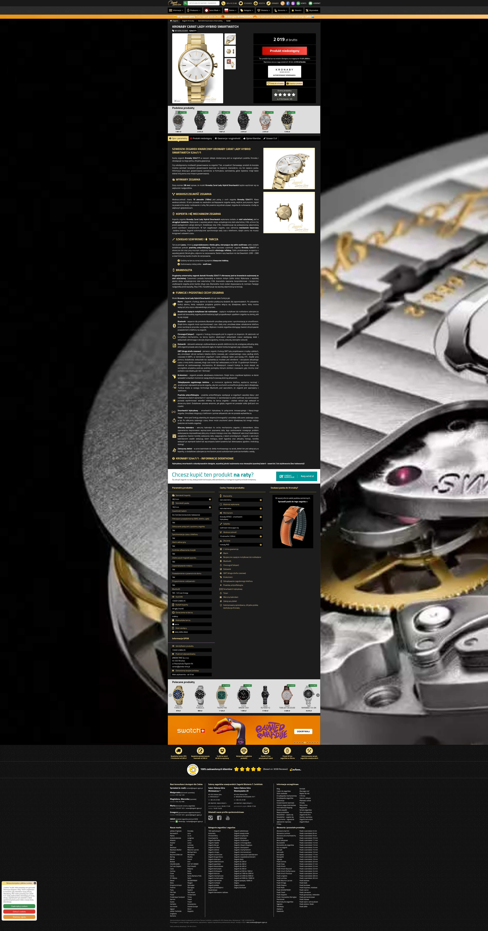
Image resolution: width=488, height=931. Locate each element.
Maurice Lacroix (193, 849)
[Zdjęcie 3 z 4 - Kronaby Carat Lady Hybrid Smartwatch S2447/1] (230, 51)
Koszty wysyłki (282, 809)
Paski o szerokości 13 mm (309, 845)
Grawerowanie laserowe (285, 802)
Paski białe (303, 882)
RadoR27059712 (265, 707)
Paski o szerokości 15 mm (309, 849)
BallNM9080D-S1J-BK (308, 707)
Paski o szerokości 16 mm (309, 852)
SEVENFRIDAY (192, 880)
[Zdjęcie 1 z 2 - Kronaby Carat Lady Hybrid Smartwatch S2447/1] (289, 168)
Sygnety (279, 904)
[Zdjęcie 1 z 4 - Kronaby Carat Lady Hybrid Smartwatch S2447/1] (197, 68)
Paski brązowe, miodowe (308, 887)
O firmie (302, 795)
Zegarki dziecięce (214, 859)
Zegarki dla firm (305, 814)
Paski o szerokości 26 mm (309, 873)
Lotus (189, 842)
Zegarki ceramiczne (215, 854)
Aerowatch (174, 833)
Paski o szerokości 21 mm (309, 863)
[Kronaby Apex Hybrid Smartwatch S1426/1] (222, 120)
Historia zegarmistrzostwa (286, 805)
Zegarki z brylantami (241, 840)
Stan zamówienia (306, 812)
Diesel (172, 880)
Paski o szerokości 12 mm (309, 842)
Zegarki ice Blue (214, 847)
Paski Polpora (281, 885)
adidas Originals (175, 830)
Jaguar (172, 908)
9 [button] (315, 742)
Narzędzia (280, 854)
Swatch (190, 889)
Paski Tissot (281, 892)
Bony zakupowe (282, 840)
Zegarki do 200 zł (240, 861)
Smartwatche (213, 838)
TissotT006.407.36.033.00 (287, 707)
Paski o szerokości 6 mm (308, 830)
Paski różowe (304, 899)
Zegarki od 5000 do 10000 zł (244, 878)
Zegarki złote (238, 859)
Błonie (172, 859)
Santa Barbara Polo (194, 875)
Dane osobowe (282, 793)
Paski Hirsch (281, 866)
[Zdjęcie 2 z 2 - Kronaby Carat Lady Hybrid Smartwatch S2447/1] (289, 212)
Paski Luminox (282, 878)
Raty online (304, 805)
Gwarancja (280, 800)
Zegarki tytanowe (240, 838)
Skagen (190, 882)
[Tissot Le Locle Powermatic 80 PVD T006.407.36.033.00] (287, 694)
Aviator (172, 842)
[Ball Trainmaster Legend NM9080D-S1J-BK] (309, 694)
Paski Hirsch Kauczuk (284, 868)
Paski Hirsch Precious (284, 873)
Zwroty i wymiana (306, 817)
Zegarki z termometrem (242, 852)
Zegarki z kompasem (241, 847)
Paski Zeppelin (282, 894)
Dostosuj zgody (19, 917)
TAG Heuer (191, 892)
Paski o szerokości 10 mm (309, 838)
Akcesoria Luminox (283, 833)
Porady (302, 802)
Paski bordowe (305, 885)
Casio (172, 868)
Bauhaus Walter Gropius (176, 851)
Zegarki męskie (213, 842)
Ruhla (189, 873)
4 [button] (302, 742)
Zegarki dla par (213, 845)
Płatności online (305, 800)
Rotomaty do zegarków (285, 901)
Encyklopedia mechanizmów (287, 795)
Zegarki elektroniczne (216, 861)
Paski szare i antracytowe (309, 901)
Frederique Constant (177, 897)
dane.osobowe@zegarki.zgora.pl (256, 922)
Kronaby (190, 830)
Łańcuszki (280, 852)
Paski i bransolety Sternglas (286, 897)
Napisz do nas (304, 793)
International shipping (284, 807)
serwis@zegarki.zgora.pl (194, 808)
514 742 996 (180, 801)
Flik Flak (173, 892)
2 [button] (297, 742)
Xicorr (189, 908)
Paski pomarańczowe (307, 897)
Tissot (189, 899)
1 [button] (295, 742)
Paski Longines (282, 875)
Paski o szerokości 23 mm (309, 868)
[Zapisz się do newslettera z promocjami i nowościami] (283, 3)
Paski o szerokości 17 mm (309, 854)
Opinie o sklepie (305, 798)
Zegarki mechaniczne (215, 875)
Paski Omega (281, 882)
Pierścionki (280, 899)
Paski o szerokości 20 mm (309, 861)
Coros (172, 875)
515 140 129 (180, 795)
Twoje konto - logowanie (285, 819)
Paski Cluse (281, 863)
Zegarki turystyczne (241, 835)
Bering (172, 856)
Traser (189, 901)
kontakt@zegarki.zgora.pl (194, 788)
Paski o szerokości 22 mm (309, 866)
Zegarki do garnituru (215, 856)
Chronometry (213, 835)
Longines (190, 838)
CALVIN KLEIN (175, 863)
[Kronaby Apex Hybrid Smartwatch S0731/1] (243, 120)
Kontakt (302, 788)
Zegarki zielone (213, 849)
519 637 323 (180, 808)
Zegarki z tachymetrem (242, 849)
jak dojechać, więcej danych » (217, 803)
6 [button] (307, 742)
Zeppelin (190, 911)
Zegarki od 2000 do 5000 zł (243, 875)
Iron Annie (173, 906)
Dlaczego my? (304, 791)
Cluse (172, 873)
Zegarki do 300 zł (240, 863)
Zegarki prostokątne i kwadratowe (216, 888)
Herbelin (173, 904)
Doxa (172, 882)
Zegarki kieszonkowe (215, 866)
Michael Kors (192, 852)
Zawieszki (280, 911)
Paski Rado (281, 887)
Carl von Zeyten (175, 866)
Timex (189, 897)
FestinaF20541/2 (178, 707)
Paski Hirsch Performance (286, 871)
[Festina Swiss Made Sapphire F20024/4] (200, 694)
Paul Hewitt (191, 866)
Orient (189, 859)
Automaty (211, 833)
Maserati (190, 847)
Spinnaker (191, 885)
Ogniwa (279, 859)
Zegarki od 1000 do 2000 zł (243, 873)
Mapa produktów (283, 812)
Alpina (172, 835)
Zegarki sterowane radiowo (218, 892)
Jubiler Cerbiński (175, 911)
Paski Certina (281, 861)
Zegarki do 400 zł (240, 866)
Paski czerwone (305, 892)
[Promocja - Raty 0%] (244, 731)
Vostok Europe (192, 906)
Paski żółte (303, 906)
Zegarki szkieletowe (241, 830)
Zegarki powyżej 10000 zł (243, 880)
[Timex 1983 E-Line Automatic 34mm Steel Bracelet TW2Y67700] (222, 694)
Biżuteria (280, 838)
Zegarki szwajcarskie (241, 833)
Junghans (173, 913)
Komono (173, 915)
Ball (171, 845)
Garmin (172, 899)
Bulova (172, 861)
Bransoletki (281, 842)
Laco (189, 833)
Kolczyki (279, 849)
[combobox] (203, 3)
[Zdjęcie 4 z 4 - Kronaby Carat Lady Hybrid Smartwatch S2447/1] (230, 63)
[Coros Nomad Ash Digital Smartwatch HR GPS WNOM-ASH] (243, 694)
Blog (278, 788)
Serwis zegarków (306, 809)
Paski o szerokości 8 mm (308, 833)
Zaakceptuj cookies (19, 906)
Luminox (190, 845)
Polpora (190, 868)
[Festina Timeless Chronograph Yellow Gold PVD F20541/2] (178, 694)
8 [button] (312, 742)
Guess (172, 901)
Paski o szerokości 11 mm (309, 840)
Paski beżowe (304, 880)
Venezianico (191, 904)
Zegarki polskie (213, 885)
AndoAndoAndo (175, 838)
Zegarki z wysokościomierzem (244, 856)
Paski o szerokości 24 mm (309, 871)
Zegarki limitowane (215, 871)
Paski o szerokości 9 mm (308, 835)
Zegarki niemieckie (215, 880)
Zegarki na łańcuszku (215, 878)
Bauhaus (173, 847)
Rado (189, 871)
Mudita (190, 856)
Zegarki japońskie (214, 863)
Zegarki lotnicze (214, 873)
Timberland (191, 894)
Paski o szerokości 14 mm (309, 847)
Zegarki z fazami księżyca (243, 845)
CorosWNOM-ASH (244, 707)
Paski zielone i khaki (307, 904)
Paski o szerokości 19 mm (309, 859)
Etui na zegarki (282, 847)
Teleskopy (280, 906)
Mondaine (191, 854)
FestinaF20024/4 (200, 707)
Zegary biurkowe (240, 887)
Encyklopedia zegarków (285, 798)
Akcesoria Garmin (283, 830)
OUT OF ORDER (192, 863)
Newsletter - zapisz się (285, 814)
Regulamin (303, 807)
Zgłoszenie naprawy (284, 821)
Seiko (189, 878)
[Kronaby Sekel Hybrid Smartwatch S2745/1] (265, 120)
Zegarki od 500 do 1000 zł (243, 871)
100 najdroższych (214, 830)
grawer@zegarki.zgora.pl (194, 814)
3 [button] (300, 742)
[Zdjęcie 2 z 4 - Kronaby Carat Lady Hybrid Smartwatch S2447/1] (230, 39)
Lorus (189, 840)
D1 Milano (173, 878)
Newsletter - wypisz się (285, 817)
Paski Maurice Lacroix (284, 880)
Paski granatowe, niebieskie (309, 894)
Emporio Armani (176, 885)
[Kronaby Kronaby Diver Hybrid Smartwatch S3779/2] (287, 120)
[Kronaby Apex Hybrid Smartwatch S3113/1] (178, 120)
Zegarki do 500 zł (240, 868)
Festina (172, 887)
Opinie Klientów (253, 138)
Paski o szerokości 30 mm (309, 878)
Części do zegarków (284, 791)
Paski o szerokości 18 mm (309, 856)
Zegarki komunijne (306, 819)
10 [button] (317, 742)
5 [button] (305, 742)
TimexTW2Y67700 (222, 707)
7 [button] (310, 742)
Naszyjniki (280, 856)
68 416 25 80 (215, 799)
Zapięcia (280, 908)
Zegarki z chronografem (242, 842)
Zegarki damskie (214, 840)
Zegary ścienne (239, 885)
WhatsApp (181, 821)
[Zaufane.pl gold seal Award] (193, 769)
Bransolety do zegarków (285, 845)
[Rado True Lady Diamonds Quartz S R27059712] (265, 694)
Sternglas (190, 887)
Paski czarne (304, 889)
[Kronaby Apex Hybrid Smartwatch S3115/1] (200, 120)
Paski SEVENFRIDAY (284, 889)
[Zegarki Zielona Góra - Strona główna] (174, 3)
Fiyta (172, 889)
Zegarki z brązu (213, 852)
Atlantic (173, 840)
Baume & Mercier (176, 854)
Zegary (236, 882)
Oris (188, 861)
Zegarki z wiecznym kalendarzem (246, 854)
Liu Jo (189, 835)
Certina (172, 871)
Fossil (172, 894)
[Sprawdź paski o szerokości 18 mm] (293, 525)
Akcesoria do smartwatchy (286, 835)
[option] (244, 731)
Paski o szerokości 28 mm (309, 875)
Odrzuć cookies (19, 911)
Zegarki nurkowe (214, 882)
